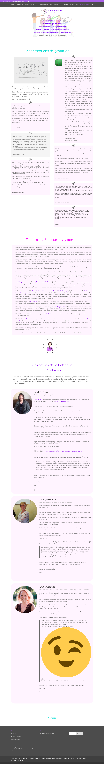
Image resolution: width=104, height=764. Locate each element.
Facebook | (13, 739)
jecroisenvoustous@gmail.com (55, 451)
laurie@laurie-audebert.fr (16, 736)
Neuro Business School (39, 291)
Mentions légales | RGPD (78, 758)
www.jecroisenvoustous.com (73, 451)
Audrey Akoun (36, 282)
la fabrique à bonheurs (23, 282)
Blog (77, 4)
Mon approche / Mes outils (61, 4)
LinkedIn (18, 739)
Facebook (13, 760)
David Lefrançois (63, 291)
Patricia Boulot (38, 399)
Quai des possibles (59, 307)
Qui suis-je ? (20, 4)
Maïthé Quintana (31, 319)
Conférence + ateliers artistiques (52, 758)
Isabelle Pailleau (47, 282)
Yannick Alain (52, 291)
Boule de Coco (48, 314)
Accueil (13, 4)
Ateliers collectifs (35, 758)
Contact (72, 4)
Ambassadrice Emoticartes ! (44, 4)
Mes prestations (29, 4)
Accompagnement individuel (19, 758)
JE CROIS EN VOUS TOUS (62, 401)
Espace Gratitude (84, 4)
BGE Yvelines (34, 302)
